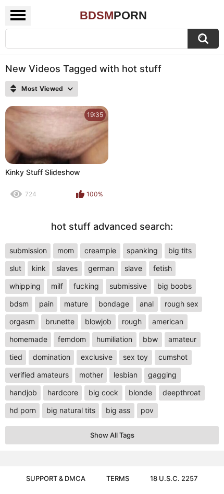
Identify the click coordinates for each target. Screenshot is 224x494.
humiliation (114, 339)
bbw (150, 339)
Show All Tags (112, 435)
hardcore (62, 392)
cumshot (173, 356)
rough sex (181, 303)
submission (28, 250)
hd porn (22, 410)
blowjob (98, 321)
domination (51, 356)
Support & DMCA (55, 478)
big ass (118, 410)
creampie (100, 250)
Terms (117, 478)
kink (39, 268)
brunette (59, 321)
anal (147, 303)
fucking (86, 285)
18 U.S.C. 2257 (174, 478)
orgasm (22, 321)
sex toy (135, 356)
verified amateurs (39, 374)
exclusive (97, 356)
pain (46, 303)
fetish (162, 268)
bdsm (19, 303)
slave (133, 268)
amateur (182, 339)
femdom (72, 339)
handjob (23, 392)
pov (147, 410)
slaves (67, 268)
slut (15, 268)
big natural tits (70, 410)
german (101, 268)
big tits (180, 250)
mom (65, 250)
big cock (103, 392)
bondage (113, 303)
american (167, 321)
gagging (162, 374)
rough (132, 321)
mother (91, 374)
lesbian (126, 374)
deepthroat (182, 392)
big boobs (174, 285)
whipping (25, 285)
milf (57, 285)
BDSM (113, 15)
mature (76, 303)
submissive (128, 285)
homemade (28, 339)
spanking (142, 250)
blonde (140, 392)
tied (15, 356)
